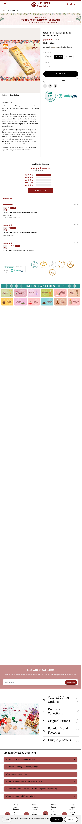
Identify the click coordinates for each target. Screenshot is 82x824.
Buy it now (60, 80)
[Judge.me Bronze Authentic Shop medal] (61, 264)
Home (3, 10)
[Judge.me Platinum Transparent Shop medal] (34, 264)
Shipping (55, 47)
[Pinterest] (55, 86)
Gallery (4, 95)
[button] (5, 4)
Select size (47, 52)
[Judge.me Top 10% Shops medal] (70, 264)
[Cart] (75, 4)
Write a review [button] (40, 190)
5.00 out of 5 (46, 168)
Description (14, 95)
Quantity (46, 62)
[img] (7, 204)
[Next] (36, 60)
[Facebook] (45, 86)
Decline (56, 819)
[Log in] (71, 4)
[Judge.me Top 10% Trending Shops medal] (52, 272)
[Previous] (4, 60)
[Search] (67, 4)
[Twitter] (50, 86)
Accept (71, 819)
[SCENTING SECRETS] (40, 4)
